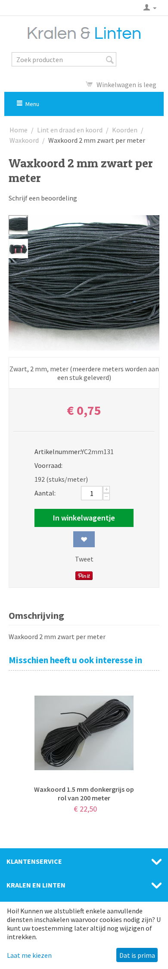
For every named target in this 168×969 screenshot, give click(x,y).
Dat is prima (137, 955)
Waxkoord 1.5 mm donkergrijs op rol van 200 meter (84, 793)
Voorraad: (48, 465)
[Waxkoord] (84, 283)
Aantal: (45, 493)
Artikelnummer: (54, 451)
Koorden (124, 129)
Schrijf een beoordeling (43, 198)
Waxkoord (24, 140)
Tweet (84, 559)
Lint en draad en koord (70, 129)
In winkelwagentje (84, 518)
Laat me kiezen (29, 955)
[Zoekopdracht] (110, 60)
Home (18, 129)
